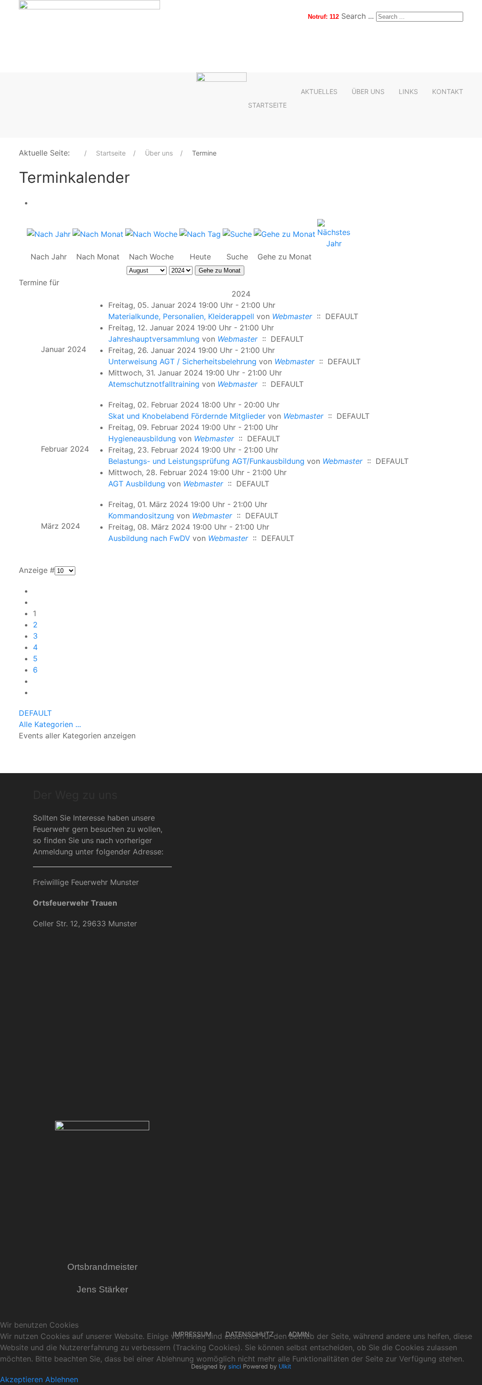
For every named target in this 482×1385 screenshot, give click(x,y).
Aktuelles (319, 91)
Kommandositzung (141, 515)
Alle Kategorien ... (50, 724)
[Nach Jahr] (49, 233)
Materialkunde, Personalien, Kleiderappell (181, 316)
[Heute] (200, 233)
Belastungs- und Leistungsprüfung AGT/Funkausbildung (206, 461)
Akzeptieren (21, 1379)
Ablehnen (61, 1379)
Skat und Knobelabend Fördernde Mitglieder (186, 416)
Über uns (368, 91)
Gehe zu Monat (220, 270)
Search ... (357, 16)
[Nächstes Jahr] (333, 233)
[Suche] (237, 233)
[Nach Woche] (151, 233)
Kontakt (447, 91)
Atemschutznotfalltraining (154, 384)
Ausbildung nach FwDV (149, 538)
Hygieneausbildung (142, 438)
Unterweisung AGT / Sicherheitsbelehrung (182, 361)
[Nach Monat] (97, 233)
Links (408, 91)
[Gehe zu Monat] (284, 233)
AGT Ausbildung (136, 483)
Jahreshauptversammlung (154, 339)
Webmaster (292, 316)
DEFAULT (35, 713)
